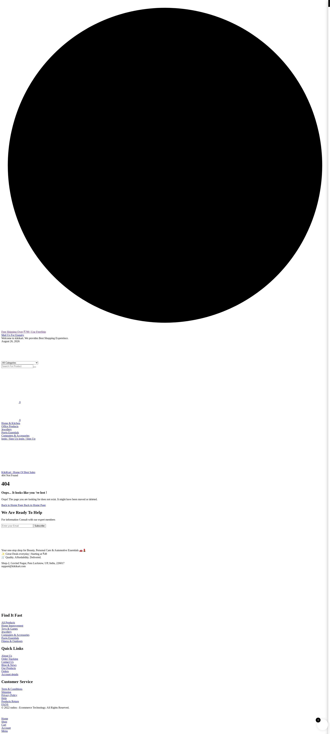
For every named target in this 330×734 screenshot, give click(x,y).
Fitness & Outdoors (12, 641)
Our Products (8, 668)
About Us (6, 655)
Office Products (9, 426)
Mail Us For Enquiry (12, 335)
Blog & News (8, 665)
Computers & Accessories (15, 435)
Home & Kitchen (10, 423)
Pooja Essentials (10, 432)
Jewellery (6, 429)
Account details (9, 674)
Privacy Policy (9, 695)
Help (4, 698)
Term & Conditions (11, 689)
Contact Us (7, 661)
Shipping (6, 692)
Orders (5, 671)
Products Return (10, 701)
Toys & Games (9, 628)
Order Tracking (9, 658)
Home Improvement (12, 625)
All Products (8, 622)
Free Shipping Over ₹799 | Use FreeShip (23, 331)
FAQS (4, 704)
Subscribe (40, 526)
